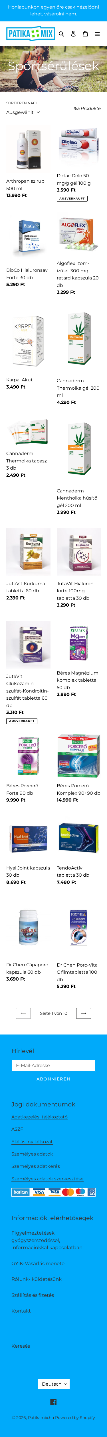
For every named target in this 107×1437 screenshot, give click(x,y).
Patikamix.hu (41, 1417)
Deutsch (52, 1384)
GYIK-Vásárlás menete (37, 1263)
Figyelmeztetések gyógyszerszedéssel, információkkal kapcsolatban (46, 1240)
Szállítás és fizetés (32, 1295)
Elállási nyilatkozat (32, 1141)
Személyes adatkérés (35, 1166)
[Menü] (97, 33)
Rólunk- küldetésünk (36, 1279)
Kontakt (21, 1311)
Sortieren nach (22, 103)
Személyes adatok (32, 1154)
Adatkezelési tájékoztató (39, 1117)
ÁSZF (17, 1129)
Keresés (20, 1346)
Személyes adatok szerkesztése (47, 1179)
